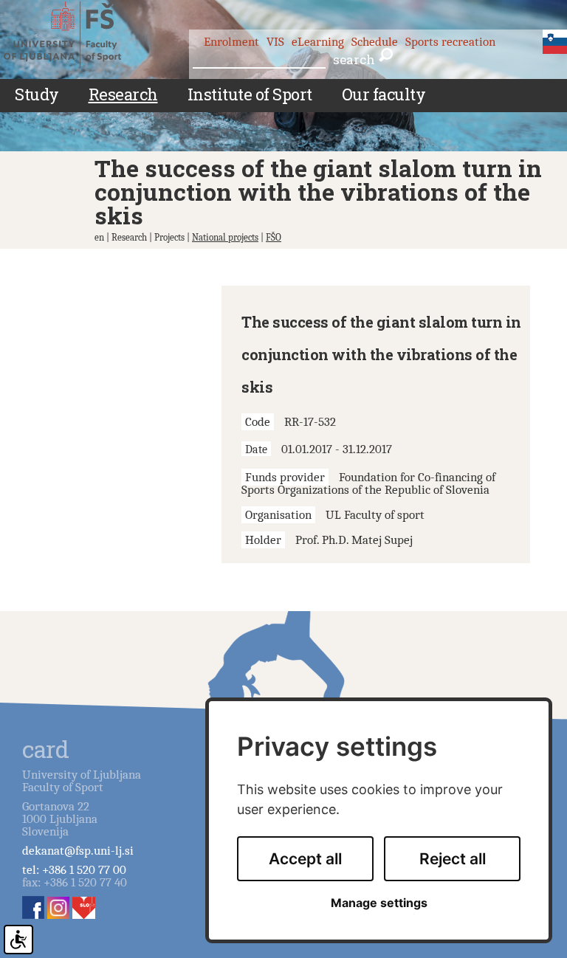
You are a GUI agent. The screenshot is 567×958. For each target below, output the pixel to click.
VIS (275, 42)
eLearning (318, 42)
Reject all (452, 859)
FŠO (273, 237)
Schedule (374, 42)
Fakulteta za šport (76, 34)
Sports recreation (450, 42)
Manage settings (379, 903)
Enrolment (231, 42)
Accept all (305, 859)
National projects (225, 237)
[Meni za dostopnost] (18, 939)
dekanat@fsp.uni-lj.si (78, 851)
